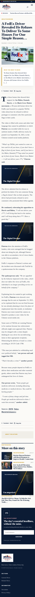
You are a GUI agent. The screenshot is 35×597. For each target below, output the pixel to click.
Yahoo (16, 409)
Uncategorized (7, 19)
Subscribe (19, 536)
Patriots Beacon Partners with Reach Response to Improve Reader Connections (22, 13)
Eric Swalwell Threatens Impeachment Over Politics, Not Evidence (22, 467)
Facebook (6, 91)
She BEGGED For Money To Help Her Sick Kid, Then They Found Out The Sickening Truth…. (16, 500)
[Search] (27, 7)
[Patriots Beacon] (6, 7)
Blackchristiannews (9, 412)
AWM (10, 409)
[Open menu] (32, 7)
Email (11, 91)
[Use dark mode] (31, 1)
